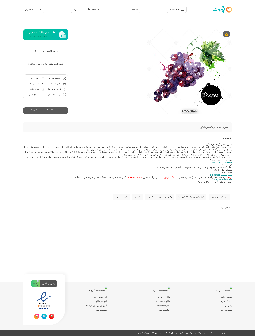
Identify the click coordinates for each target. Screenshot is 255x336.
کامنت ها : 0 (34, 84)
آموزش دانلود (101, 301)
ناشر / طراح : (48, 110)
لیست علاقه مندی (54, 95)
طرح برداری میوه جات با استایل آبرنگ (191, 197)
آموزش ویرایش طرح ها (96, 305)
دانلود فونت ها (164, 297)
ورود (31, 9)
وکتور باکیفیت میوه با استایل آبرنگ (159, 197)
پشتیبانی (228, 305)
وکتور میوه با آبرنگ (121, 197)
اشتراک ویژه (226, 301)
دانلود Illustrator (163, 305)
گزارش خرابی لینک (54, 89)
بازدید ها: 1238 (55, 84)
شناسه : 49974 (55, 78)
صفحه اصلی (226, 297)
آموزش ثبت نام (100, 297)
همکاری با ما (226, 310)
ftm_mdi (34, 110)
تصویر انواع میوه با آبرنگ (219, 197)
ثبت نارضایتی (35, 89)
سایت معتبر (227, 157)
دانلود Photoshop (163, 301)
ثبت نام (39, 9)
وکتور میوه (138, 197)
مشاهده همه (164, 310)
